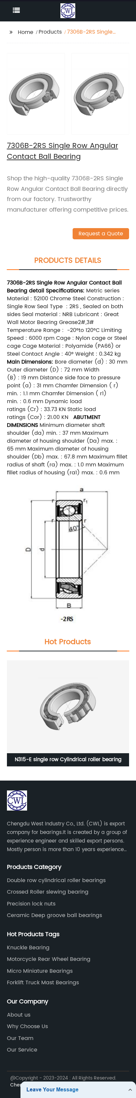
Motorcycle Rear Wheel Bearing (48, 959)
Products (50, 32)
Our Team (20, 1038)
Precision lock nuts (31, 904)
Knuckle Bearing (28, 948)
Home (25, 32)
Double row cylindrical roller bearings (56, 880)
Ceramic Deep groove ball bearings (54, 915)
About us (18, 1015)
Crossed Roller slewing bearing (47, 892)
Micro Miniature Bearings (40, 971)
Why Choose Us (27, 1026)
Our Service (22, 1050)
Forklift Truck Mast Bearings (43, 983)
